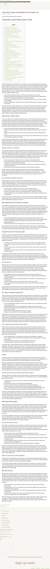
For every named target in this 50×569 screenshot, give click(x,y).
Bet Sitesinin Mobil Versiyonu (11, 45)
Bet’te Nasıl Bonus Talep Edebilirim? (12, 52)
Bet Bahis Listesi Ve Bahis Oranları (12, 71)
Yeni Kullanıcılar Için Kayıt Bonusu (12, 57)
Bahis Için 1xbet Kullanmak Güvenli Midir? (13, 54)
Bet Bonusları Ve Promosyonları (11, 70)
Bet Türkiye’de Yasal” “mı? (10, 78)
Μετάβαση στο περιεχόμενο (5, 0)
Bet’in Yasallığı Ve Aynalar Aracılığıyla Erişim (14, 64)
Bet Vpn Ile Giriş (8, 49)
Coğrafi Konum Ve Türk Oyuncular (12, 32)
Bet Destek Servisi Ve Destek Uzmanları (13, 31)
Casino (6, 40)
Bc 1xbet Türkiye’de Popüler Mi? (11, 35)
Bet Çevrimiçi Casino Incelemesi (11, 55)
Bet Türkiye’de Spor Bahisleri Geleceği (12, 29)
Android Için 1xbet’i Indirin (10, 27)
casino (3, 14)
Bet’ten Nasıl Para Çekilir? (10, 51)
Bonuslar (7, 59)
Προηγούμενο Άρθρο (5, 504)
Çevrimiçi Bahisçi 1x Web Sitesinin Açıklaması (14, 65)
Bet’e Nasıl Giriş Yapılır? (10, 44)
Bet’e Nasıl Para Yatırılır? (10, 75)
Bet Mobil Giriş (8, 58)
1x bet (46, 126)
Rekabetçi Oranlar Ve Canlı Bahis (11, 28)
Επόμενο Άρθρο (4, 506)
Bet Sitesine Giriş (8, 34)
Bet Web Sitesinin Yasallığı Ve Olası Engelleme (14, 77)
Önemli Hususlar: (8, 79)
